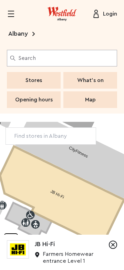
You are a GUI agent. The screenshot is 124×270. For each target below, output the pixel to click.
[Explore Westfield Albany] (62, 14)
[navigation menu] (15, 14)
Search (27, 58)
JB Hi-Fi (44, 244)
